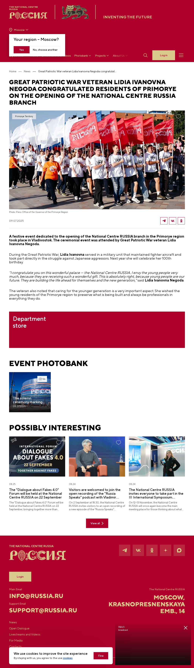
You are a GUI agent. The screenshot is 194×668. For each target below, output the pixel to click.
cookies (68, 657)
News (27, 71)
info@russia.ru (36, 596)
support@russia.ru (38, 610)
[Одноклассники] (181, 220)
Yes (21, 49)
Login (20, 576)
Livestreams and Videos (24, 634)
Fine (101, 655)
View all (95, 523)
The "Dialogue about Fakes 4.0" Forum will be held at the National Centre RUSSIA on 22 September (35, 493)
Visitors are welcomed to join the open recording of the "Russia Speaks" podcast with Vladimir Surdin (94, 493)
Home (12, 71)
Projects (100, 55)
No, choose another (45, 49)
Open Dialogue (19, 628)
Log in (163, 55)
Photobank (81, 55)
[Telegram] (163, 220)
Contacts (15, 646)
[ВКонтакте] (172, 220)
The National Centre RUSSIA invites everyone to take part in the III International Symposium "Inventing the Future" (156, 493)
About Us (119, 55)
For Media (16, 640)
